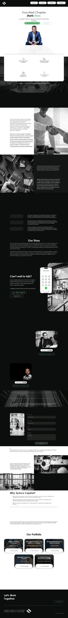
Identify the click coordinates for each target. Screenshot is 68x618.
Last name (29, 420)
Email (28, 426)
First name (29, 414)
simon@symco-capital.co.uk (10, 610)
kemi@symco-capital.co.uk (10, 611)
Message (29, 433)
